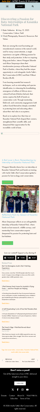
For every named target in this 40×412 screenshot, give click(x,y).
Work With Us (32, 395)
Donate (4, 395)
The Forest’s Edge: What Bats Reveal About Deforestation (16, 328)
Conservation (8, 33)
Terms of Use (25, 398)
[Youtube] (27, 389)
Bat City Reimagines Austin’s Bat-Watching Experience (16, 267)
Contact (12, 395)
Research (22, 36)
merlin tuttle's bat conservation (20, 352)
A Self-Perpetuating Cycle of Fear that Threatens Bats (19, 309)
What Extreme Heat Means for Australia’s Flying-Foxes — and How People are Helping (18, 287)
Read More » (5, 281)
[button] (7, 6)
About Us (22, 395)
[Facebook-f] (17, 389)
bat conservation (10, 350)
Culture (16, 33)
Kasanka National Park (31, 350)
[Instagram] (22, 389)
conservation (19, 350)
